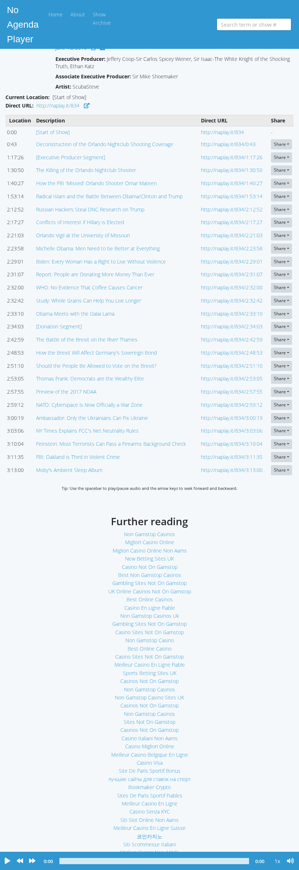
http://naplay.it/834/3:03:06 (232, 430)
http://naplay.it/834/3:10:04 (232, 443)
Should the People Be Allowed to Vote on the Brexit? (96, 365)
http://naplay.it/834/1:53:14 (232, 196)
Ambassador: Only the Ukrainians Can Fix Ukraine (92, 417)
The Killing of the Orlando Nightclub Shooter (86, 170)
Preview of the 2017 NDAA (66, 391)
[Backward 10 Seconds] (19, 861)
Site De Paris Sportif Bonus (149, 770)
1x (277, 861)
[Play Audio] (7, 861)
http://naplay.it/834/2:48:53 (232, 352)
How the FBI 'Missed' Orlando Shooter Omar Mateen (96, 183)
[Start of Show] (53, 132)
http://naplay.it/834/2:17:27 (232, 222)
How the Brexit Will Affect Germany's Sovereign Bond (96, 352)
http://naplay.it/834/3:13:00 (232, 470)
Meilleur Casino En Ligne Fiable (149, 664)
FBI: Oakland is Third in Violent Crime (78, 456)
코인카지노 (149, 836)
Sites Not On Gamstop (149, 721)
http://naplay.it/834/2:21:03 (232, 235)
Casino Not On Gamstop (150, 566)
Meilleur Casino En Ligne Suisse (149, 827)
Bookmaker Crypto (149, 787)
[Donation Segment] (59, 326)
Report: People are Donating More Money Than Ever (95, 274)
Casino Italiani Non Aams (149, 738)
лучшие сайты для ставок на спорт (149, 779)
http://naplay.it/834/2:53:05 (232, 378)
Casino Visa (150, 762)
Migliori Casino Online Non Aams (150, 550)
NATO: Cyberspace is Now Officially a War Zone (89, 404)
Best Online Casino (149, 648)
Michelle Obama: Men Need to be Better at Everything (98, 248)
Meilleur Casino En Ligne (150, 803)
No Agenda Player (23, 24)
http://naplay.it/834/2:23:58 (232, 248)
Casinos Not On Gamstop (149, 681)
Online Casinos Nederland (181, 20)
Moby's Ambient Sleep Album (69, 470)
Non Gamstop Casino (149, 640)
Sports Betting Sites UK (149, 673)
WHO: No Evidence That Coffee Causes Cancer (89, 287)
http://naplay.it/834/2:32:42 (232, 300)
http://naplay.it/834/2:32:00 (232, 287)
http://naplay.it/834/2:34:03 (232, 326)
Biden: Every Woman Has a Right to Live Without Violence (101, 261)
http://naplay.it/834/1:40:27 (232, 183)
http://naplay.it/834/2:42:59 (232, 339)
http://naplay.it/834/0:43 (228, 144)
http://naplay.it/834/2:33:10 (232, 313)
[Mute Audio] (290, 861)
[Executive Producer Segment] (70, 157)
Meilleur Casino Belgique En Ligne (149, 754)
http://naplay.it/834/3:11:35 (232, 456)
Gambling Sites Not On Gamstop (149, 583)
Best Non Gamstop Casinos (149, 574)
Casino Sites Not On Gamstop (149, 632)
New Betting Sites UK (149, 558)
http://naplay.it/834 (57, 105)
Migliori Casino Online (149, 542)
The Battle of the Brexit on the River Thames (86, 339)
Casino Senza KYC (149, 811)
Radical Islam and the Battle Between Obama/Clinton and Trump (109, 196)
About (77, 14)
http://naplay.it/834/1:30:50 (232, 170)
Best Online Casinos (150, 599)
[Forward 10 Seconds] (32, 861)
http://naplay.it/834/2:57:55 (232, 391)
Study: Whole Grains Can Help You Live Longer (88, 300)
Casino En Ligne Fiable (149, 607)
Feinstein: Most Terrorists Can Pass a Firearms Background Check (111, 443)
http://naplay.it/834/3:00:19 (232, 417)
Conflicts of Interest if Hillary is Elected (80, 222)
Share (280, 144)
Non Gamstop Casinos (206, 20)
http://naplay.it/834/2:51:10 (232, 365)
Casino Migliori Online (149, 746)
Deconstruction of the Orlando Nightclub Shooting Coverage (104, 144)
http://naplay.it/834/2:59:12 (232, 404)
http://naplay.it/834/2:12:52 (232, 209)
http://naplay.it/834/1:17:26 (232, 157)
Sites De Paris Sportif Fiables (149, 795)
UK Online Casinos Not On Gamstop (149, 591)
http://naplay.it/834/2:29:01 (232, 261)
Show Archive (102, 18)
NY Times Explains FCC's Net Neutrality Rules (87, 430)
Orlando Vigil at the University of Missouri (83, 235)
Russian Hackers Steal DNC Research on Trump (90, 209)
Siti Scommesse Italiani (149, 844)
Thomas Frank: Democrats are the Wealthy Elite (90, 378)
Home (56, 14)
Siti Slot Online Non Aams (149, 819)
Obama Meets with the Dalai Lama (75, 313)
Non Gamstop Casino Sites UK (149, 697)
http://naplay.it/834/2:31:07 (232, 274)
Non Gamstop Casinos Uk (149, 615)
